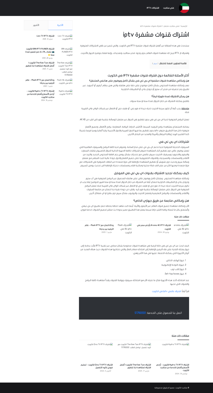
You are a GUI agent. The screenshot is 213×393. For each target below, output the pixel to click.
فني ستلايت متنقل (171, 26)
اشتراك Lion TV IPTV (45, 36)
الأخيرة (60, 25)
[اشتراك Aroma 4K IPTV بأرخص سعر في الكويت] (181, 229)
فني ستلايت (168, 8)
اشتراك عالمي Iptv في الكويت (166, 291)
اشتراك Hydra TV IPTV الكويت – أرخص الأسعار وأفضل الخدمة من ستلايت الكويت (172, 367)
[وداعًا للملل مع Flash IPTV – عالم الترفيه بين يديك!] (124, 229)
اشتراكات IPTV (153, 8)
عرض (155, 63)
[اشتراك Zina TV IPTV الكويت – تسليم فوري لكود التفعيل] (96, 352)
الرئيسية (184, 26)
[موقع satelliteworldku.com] (184, 8)
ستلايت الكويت (181, 388)
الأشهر (36, 25)
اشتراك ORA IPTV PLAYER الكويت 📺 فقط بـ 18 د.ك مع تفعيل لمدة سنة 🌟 (39, 52)
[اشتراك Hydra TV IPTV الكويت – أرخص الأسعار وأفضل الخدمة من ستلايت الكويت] (172, 352)
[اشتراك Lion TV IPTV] (64, 40)
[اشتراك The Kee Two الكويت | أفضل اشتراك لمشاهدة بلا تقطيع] (134, 352)
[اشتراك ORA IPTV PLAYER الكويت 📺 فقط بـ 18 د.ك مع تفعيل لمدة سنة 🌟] (64, 52)
